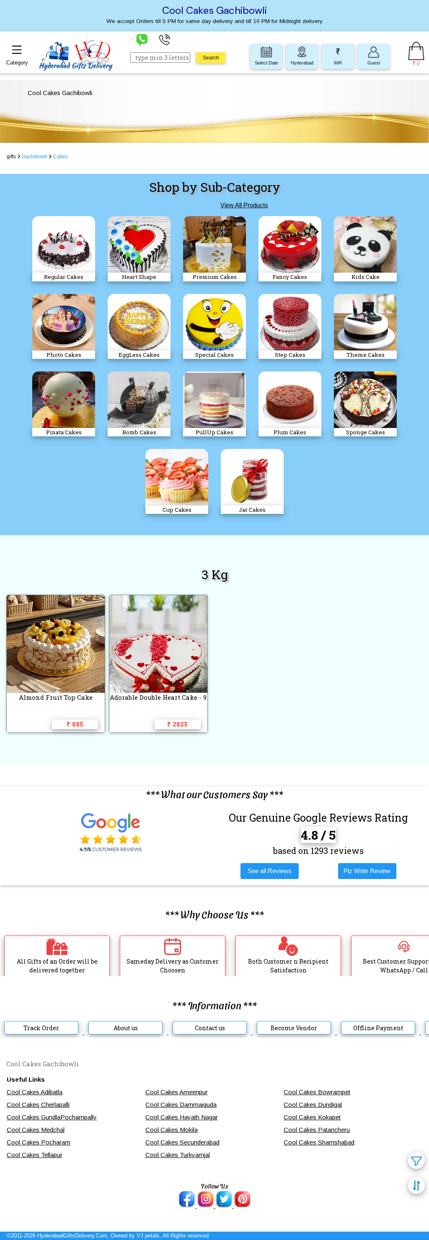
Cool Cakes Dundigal (313, 1104)
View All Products (244, 205)
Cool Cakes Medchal (36, 1129)
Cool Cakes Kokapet (312, 1117)
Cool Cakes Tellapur (34, 1154)
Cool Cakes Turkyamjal (177, 1154)
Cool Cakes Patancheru (317, 1129)
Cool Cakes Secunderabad (182, 1142)
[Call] (164, 39)
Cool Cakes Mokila (171, 1129)
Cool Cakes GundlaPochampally (52, 1117)
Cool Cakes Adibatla (34, 1092)
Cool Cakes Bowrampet (317, 1092)
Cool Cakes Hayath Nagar (181, 1117)
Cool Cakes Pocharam (38, 1142)
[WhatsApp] (142, 39)
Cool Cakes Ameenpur (176, 1092)
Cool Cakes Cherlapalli (38, 1104)
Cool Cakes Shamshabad (319, 1142)
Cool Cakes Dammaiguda (181, 1104)
